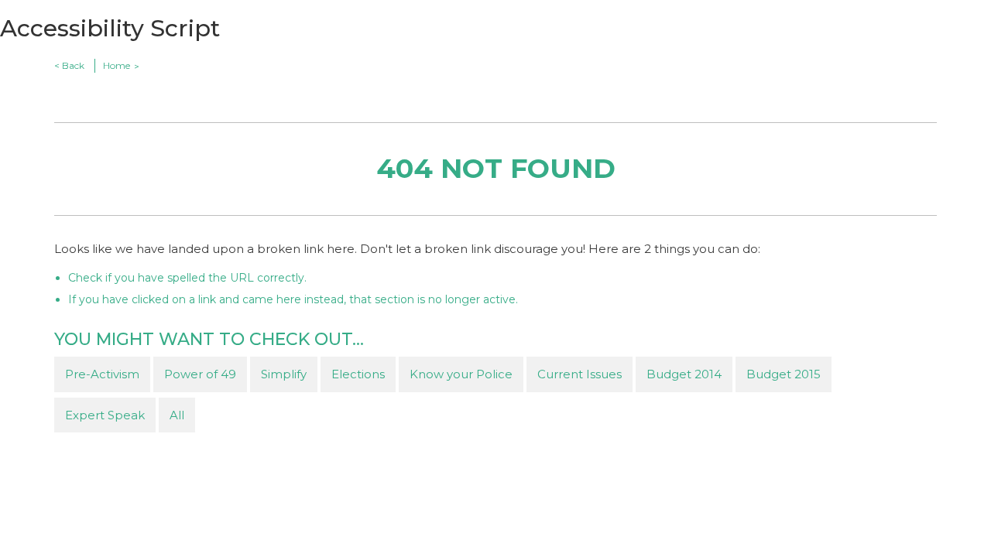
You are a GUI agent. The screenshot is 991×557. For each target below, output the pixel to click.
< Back (69, 65)
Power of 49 (200, 374)
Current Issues (579, 374)
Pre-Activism (102, 374)
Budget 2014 (684, 374)
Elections (358, 374)
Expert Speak (105, 415)
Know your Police (461, 374)
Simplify (284, 374)
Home (116, 65)
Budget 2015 (783, 374)
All (177, 415)
